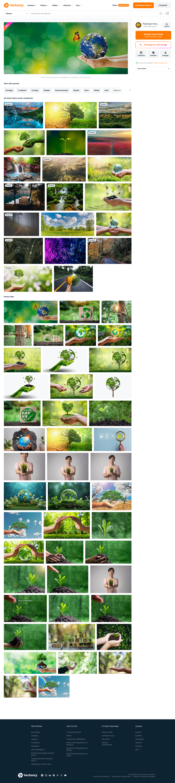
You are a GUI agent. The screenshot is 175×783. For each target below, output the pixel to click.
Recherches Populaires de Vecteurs (77, 743)
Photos (43, 5)
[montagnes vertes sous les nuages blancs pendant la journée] (115, 115)
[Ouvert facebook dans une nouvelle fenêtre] (42, 775)
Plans (115, 5)
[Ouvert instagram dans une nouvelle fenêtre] (46, 775)
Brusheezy (35, 732)
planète (47, 90)
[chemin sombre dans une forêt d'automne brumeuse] (21, 224)
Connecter (163, 5)
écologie (9, 90)
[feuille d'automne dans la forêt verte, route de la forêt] (73, 279)
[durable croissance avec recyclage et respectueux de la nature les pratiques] (71, 637)
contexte (117, 90)
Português (139, 739)
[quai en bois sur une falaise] (24, 197)
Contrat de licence (74, 732)
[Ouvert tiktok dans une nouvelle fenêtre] (58, 775)
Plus (78, 5)
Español (138, 735)
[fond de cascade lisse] (65, 197)
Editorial (66, 5)
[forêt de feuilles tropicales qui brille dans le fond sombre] (65, 251)
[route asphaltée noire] (109, 251)
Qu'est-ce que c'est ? (160, 63)
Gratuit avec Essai (153, 35)
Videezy (34, 739)
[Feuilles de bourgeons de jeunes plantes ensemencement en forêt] (66, 142)
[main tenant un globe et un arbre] (28, 279)
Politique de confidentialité (121, 776)
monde (76, 90)
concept (35, 90)
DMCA (69, 735)
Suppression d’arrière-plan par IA (42, 759)
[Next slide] (128, 90)
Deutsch (138, 742)
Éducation (35, 746)
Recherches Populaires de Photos (77, 749)
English (138, 732)
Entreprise (35, 742)
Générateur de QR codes (41, 764)
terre (86, 90)
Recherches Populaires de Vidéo (77, 754)
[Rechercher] (160, 13)
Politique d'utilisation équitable (144, 776)
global (96, 90)
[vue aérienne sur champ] (64, 169)
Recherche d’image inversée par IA (42, 754)
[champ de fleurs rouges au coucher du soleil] (109, 142)
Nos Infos (106, 739)
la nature (22, 90)
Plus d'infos (142, 69)
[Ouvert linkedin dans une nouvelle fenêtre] (50, 775)
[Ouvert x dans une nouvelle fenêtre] (61, 775)
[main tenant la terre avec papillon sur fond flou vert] (31, 312)
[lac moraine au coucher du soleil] (23, 115)
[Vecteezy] (14, 5)
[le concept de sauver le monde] (111, 496)
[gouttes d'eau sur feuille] (23, 251)
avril (106, 90)
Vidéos (55, 5)
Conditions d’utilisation (101, 776)
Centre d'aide (107, 732)
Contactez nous (108, 735)
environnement (61, 90)
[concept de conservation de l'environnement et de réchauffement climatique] (71, 115)
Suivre (167, 26)
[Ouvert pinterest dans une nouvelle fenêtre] (54, 775)
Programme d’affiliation (76, 739)
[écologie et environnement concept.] (114, 637)
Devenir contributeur (107, 743)
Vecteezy (34, 735)
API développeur (38, 749)
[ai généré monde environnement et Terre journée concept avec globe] (25, 496)
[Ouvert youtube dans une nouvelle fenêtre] (65, 775)
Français (138, 746)
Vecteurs (31, 5)
